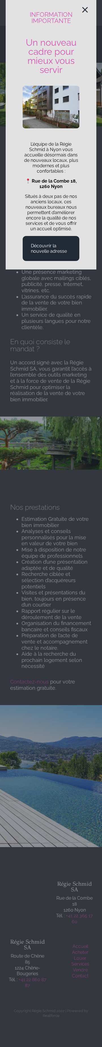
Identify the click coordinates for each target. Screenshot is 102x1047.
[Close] (85, 10)
